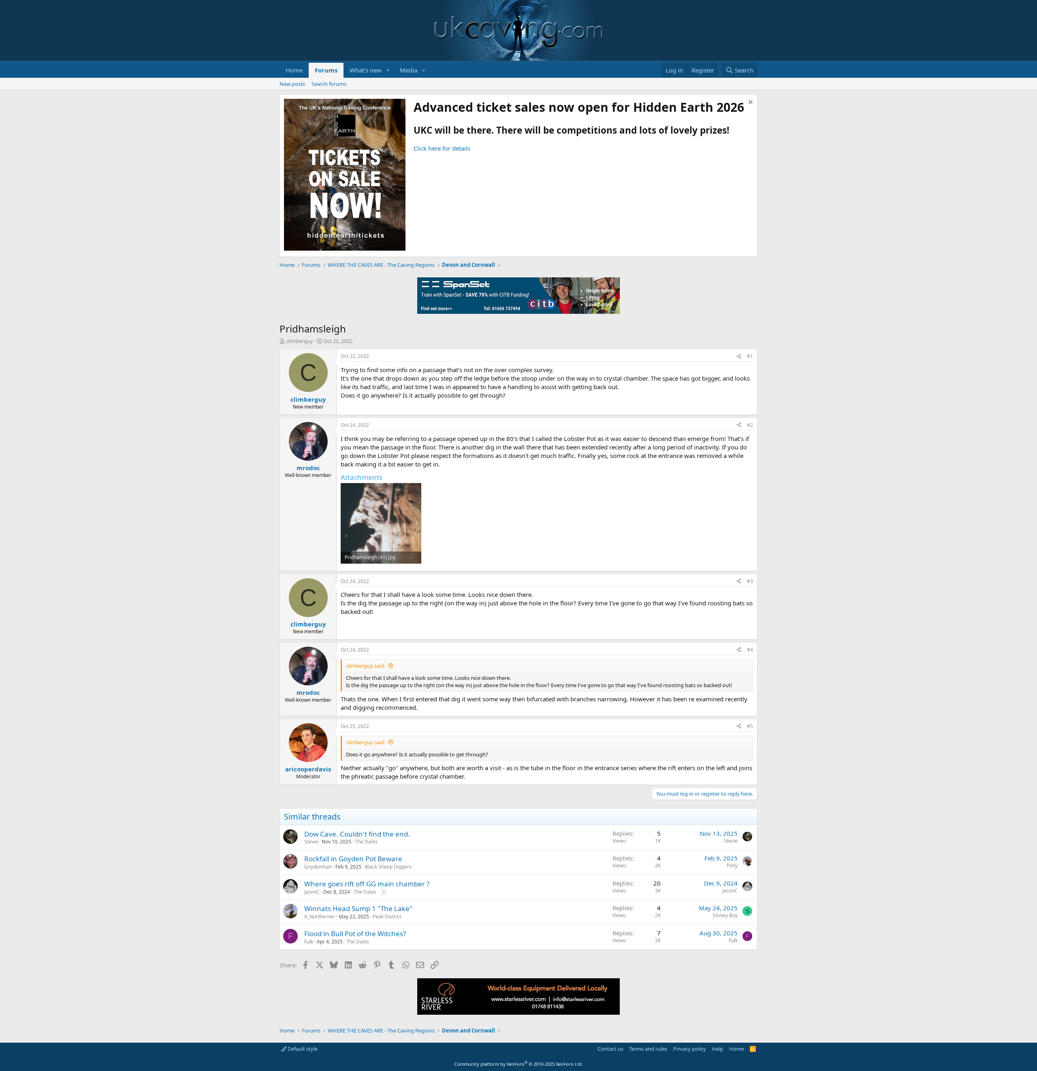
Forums (326, 70)
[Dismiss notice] (749, 103)
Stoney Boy (725, 915)
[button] (388, 70)
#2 (750, 425)
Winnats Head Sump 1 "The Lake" (358, 908)
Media (408, 70)
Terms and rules (648, 1048)
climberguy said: (365, 665)
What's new (366, 70)
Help (717, 1048)
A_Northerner (319, 916)
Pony (732, 865)
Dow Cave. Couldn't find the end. (357, 834)
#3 (750, 581)
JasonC (312, 891)
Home (294, 70)
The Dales (366, 841)
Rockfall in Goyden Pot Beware (353, 858)
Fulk (308, 941)
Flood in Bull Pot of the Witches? (355, 933)
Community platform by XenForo (518, 1064)
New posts (292, 83)
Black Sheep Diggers (388, 866)
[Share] (739, 356)
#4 (750, 649)
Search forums (329, 83)
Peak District (387, 916)
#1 (750, 356)
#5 (750, 726)
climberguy (299, 341)
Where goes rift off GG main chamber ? (366, 883)
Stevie (311, 841)
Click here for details (442, 148)
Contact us (610, 1048)
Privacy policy (689, 1048)
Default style (302, 1048)
